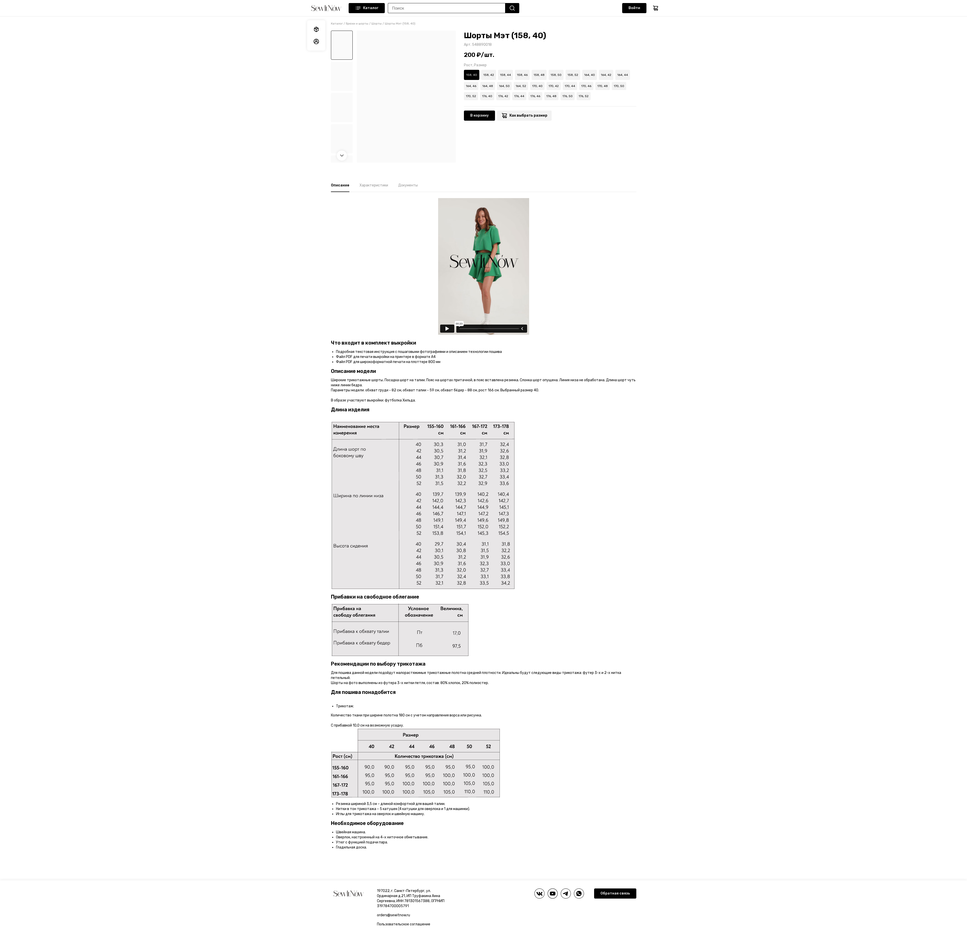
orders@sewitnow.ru (393, 915)
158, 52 (573, 75)
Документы (408, 185)
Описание (340, 185)
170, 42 (554, 86)
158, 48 (539, 75)
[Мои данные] (316, 41)
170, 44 (570, 86)
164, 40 (589, 75)
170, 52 (471, 96)
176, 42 (503, 96)
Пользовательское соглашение (403, 924)
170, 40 (537, 86)
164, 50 (504, 86)
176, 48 (551, 96)
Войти (634, 8)
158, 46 (522, 75)
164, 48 (487, 86)
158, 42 (488, 75)
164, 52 (521, 86)
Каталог (370, 8)
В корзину (479, 115)
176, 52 (584, 96)
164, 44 (622, 75)
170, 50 (619, 86)
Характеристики (373, 185)
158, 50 (556, 75)
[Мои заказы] (316, 29)
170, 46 (586, 86)
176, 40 (487, 96)
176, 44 (519, 96)
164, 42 (606, 75)
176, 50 (568, 96)
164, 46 (471, 86)
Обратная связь (615, 893)
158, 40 (471, 75)
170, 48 (602, 86)
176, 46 (535, 96)
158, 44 (505, 75)
